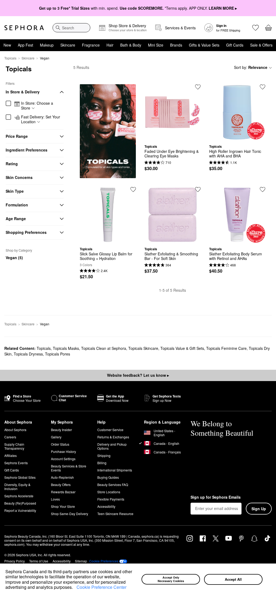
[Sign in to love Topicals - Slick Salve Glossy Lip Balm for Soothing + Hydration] (133, 189)
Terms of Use (38, 561)
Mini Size (155, 45)
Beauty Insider (61, 429)
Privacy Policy (14, 561)
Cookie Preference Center (101, 587)
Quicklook (172, 136)
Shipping (104, 455)
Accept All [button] (233, 579)
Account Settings (63, 458)
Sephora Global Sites (20, 477)
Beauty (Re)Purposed (20, 503)
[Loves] (255, 27)
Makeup (47, 45)
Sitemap (81, 561)
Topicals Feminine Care (226, 348)
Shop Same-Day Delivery (69, 513)
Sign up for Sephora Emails (216, 497)
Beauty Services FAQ (112, 484)
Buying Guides (108, 477)
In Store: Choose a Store (37, 105)
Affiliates (10, 455)
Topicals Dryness (28, 354)
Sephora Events (16, 462)
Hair (109, 45)
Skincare (67, 45)
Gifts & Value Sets (204, 45)
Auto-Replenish (62, 477)
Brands (176, 45)
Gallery (56, 437)
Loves (55, 499)
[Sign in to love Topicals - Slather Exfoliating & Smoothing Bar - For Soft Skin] (198, 189)
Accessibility (106, 506)
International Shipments (114, 470)
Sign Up (258, 508)
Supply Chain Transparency (14, 446)
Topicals (10, 58)
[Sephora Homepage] (24, 28)
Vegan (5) (14, 257)
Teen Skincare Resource (115, 513)
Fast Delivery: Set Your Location (40, 119)
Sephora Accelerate (18, 496)
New (7, 45)
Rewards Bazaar (63, 492)
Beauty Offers (61, 484)
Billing (101, 462)
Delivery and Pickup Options (112, 446)
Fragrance (91, 45)
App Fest (25, 45)
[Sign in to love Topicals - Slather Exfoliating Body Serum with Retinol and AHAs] (262, 189)
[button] (74, 588)
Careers (10, 437)
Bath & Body (130, 45)
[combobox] (71, 27)
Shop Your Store (63, 506)
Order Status (60, 444)
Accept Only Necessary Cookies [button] (171, 579)
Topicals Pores (57, 354)
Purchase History (63, 451)
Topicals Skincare (143, 348)
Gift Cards (234, 45)
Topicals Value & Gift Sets (182, 348)
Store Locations (108, 492)
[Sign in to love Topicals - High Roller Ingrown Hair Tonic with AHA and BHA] (262, 87)
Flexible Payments (110, 499)
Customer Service (110, 429)
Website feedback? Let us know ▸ (138, 375)
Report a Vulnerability (20, 510)
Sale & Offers (261, 45)
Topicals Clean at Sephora (103, 348)
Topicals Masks (66, 348)
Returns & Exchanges (113, 437)
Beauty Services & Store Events (68, 468)
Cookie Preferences (103, 561)
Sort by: (250, 67)
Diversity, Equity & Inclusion (17, 486)
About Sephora (15, 429)
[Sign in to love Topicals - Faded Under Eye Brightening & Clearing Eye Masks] (198, 87)
